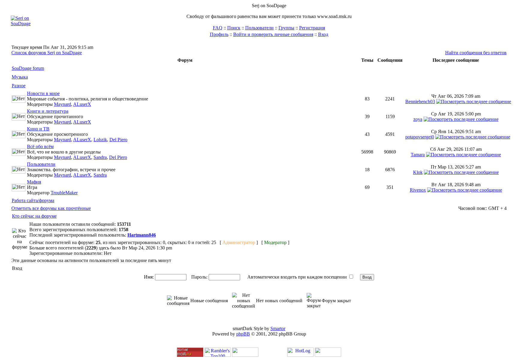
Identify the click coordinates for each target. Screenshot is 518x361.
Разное (18, 85)
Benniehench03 (420, 101)
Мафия (34, 181)
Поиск (233, 27)
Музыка (20, 76)
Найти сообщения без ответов (476, 52)
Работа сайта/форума (33, 200)
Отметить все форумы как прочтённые (51, 208)
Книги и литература (47, 111)
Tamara (418, 154)
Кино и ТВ (38, 128)
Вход (323, 34)
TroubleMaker (64, 192)
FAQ (217, 27)
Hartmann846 (141, 234)
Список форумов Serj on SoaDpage (46, 52)
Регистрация (312, 27)
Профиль (219, 34)
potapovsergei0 (419, 136)
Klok (418, 172)
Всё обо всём (40, 146)
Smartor (277, 328)
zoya (417, 119)
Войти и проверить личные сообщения (273, 34)
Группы (286, 27)
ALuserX (82, 104)
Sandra (100, 157)
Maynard (62, 104)
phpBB (243, 333)
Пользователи (259, 27)
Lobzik (100, 139)
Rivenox (418, 189)
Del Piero (118, 139)
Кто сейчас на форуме (34, 216)
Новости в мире (43, 93)
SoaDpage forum (28, 68)
